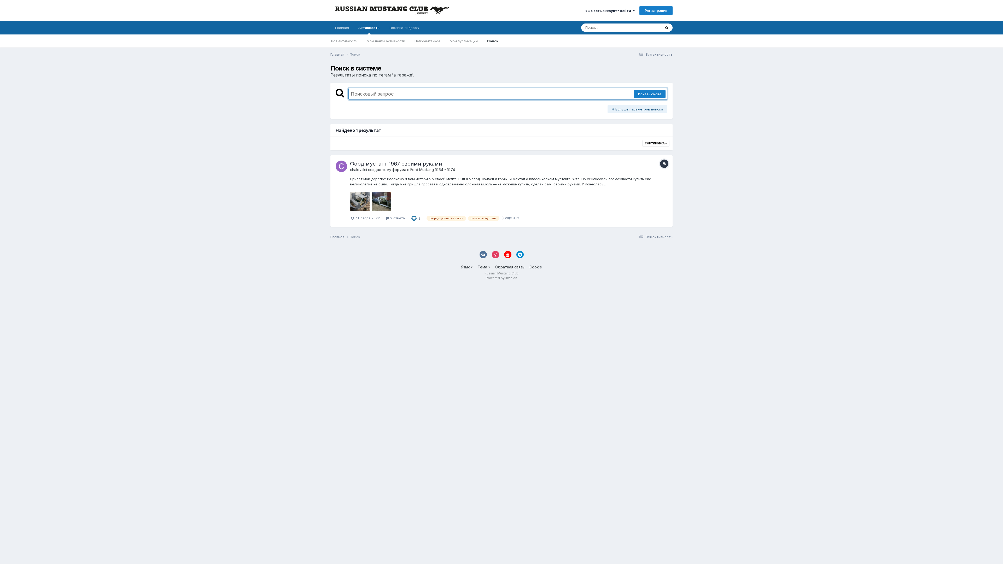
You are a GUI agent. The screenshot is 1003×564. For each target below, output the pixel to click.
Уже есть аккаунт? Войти (609, 11)
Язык (466, 267)
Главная (342, 28)
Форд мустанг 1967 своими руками (396, 164)
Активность (369, 28)
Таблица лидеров (404, 28)
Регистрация (656, 10)
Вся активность (344, 41)
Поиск (492, 41)
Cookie (535, 267)
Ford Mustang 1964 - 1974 (432, 169)
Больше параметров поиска (638, 109)
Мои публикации (464, 41)
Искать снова (649, 94)
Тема (483, 267)
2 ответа (397, 218)
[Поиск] (667, 28)
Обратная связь (509, 267)
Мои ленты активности (386, 41)
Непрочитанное (427, 41)
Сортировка (655, 143)
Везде (649, 28)
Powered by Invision (501, 278)
